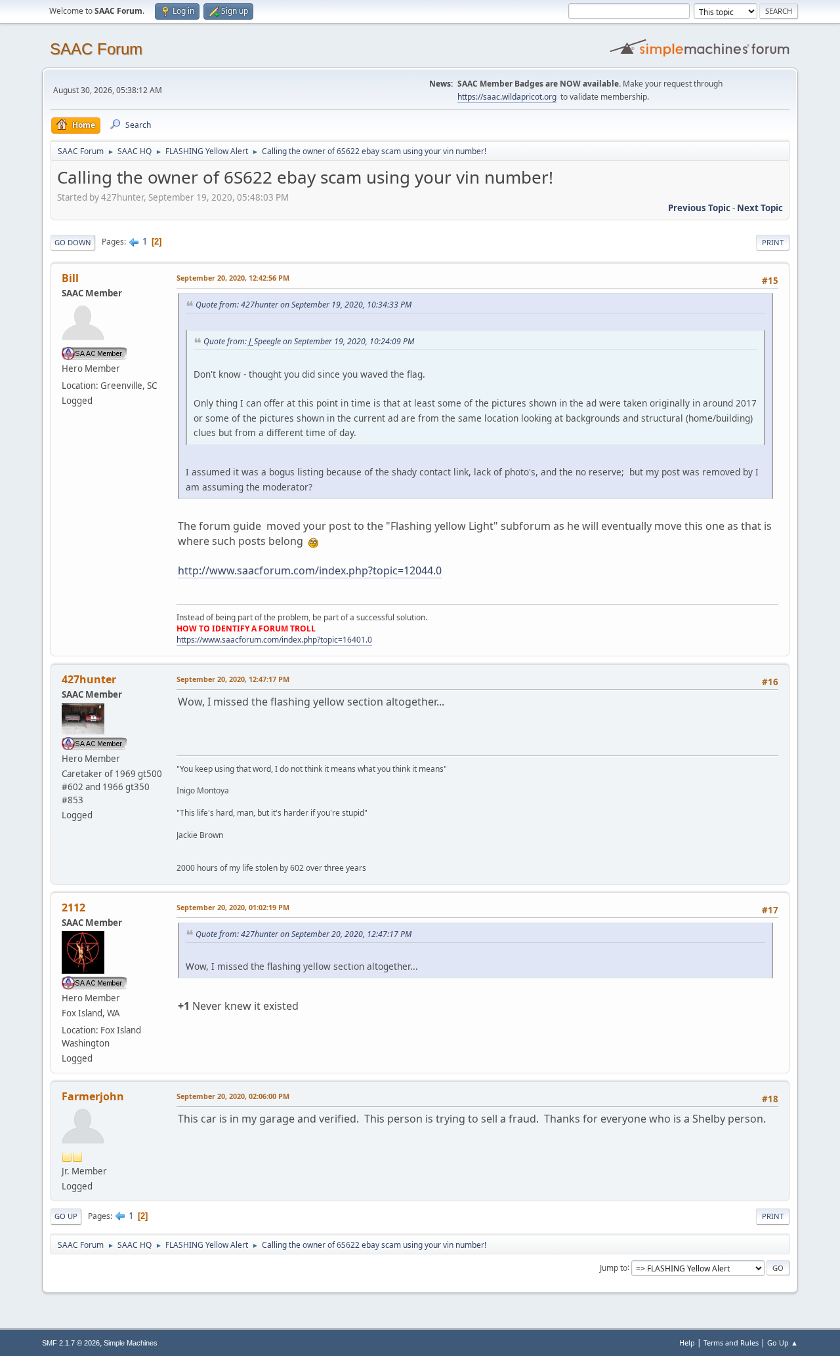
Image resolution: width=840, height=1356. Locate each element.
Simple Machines (131, 1343)
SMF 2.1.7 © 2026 (71, 1343)
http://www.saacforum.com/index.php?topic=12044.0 (310, 570)
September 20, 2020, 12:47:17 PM (233, 679)
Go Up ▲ (782, 1342)
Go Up (65, 1216)
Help (687, 1342)
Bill (70, 278)
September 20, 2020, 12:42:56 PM (233, 278)
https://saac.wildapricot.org (506, 96)
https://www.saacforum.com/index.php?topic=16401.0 (274, 639)
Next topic (760, 208)
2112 (73, 907)
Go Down (72, 242)
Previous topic (699, 208)
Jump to (613, 1267)
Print (773, 242)
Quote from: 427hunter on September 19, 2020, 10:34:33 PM (303, 304)
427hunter (89, 679)
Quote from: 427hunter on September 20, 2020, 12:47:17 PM (303, 934)
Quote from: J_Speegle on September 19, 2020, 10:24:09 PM (308, 341)
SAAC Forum (96, 49)
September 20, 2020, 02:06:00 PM (233, 1096)
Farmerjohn (93, 1096)
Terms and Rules (731, 1342)
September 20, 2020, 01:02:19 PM (233, 907)
